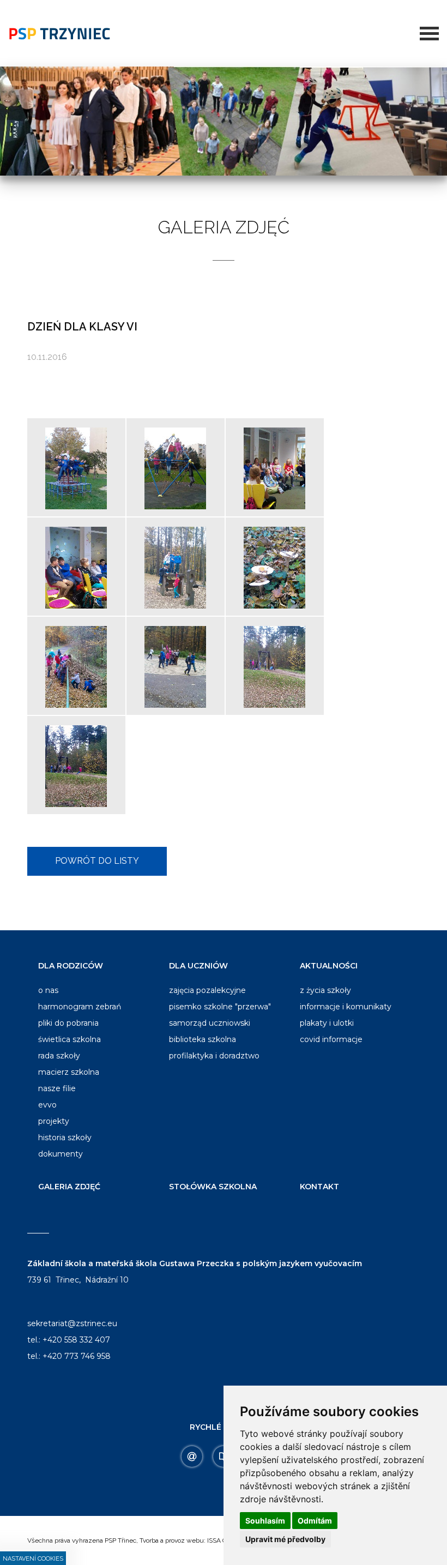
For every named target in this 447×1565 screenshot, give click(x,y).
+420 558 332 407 (76, 1340)
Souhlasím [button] (265, 1520)
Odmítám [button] (315, 1520)
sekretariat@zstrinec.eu (72, 1323)
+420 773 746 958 (77, 1356)
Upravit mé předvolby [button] (285, 1539)
